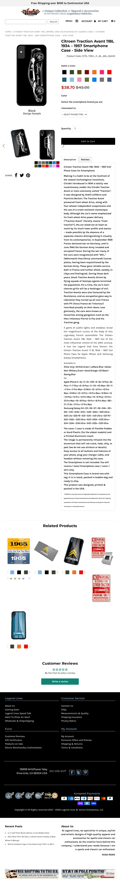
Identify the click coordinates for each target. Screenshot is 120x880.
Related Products (60, 525)
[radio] (64, 72)
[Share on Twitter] (22, 175)
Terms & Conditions (72, 747)
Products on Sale (14, 743)
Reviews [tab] (85, 159)
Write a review (60, 681)
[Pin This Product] (28, 175)
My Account (67, 736)
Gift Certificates (13, 740)
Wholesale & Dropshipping (19, 720)
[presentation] (29, 572)
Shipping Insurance (71, 717)
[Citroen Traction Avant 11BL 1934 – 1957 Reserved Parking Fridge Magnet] (101, 566)
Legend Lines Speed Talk (18, 713)
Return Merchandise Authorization (23, 747)
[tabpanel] (88, 336)
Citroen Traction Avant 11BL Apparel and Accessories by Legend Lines (53, 32)
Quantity (66, 128)
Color (64, 95)
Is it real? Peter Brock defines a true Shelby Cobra (28, 833)
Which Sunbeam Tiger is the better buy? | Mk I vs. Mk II (31, 844)
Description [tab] (70, 159)
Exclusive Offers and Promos (76, 740)
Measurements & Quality (74, 713)
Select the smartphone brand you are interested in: (81, 105)
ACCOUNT (87, 21)
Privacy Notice (68, 720)
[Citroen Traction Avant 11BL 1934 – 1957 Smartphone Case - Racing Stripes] (18, 640)
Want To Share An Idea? (17, 717)
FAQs (64, 709)
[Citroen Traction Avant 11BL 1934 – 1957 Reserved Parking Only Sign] (101, 603)
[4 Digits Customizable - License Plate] (18, 566)
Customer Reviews (15, 736)
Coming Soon (12, 709)
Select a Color (68, 65)
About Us (10, 705)
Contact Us (67, 705)
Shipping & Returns (72, 743)
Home (8, 32)
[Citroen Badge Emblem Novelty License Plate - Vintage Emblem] (46, 566)
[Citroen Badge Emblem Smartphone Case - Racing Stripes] (73, 566)
